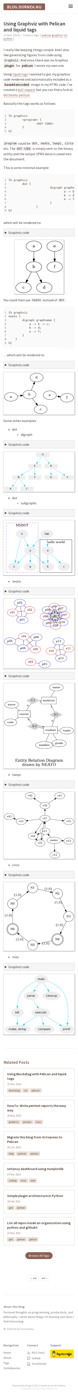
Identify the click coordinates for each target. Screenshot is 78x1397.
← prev (33, 1278)
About (7, 1358)
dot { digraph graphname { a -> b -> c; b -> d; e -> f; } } (38, 233)
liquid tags (20, 74)
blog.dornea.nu (24, 6)
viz (65, 35)
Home (7, 1353)
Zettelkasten (11, 1368)
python (8, 39)
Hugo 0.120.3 (32, 1385)
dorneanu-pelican (16, 95)
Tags (6, 1363)
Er (56, 1385)
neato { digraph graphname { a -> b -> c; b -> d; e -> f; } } (38, 366)
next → (44, 1278)
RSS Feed (37, 1353)
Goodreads (39, 1364)
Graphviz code (18, 232)
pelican (46, 35)
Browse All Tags (39, 1256)
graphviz (57, 35)
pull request (27, 90)
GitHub (36, 1358)
